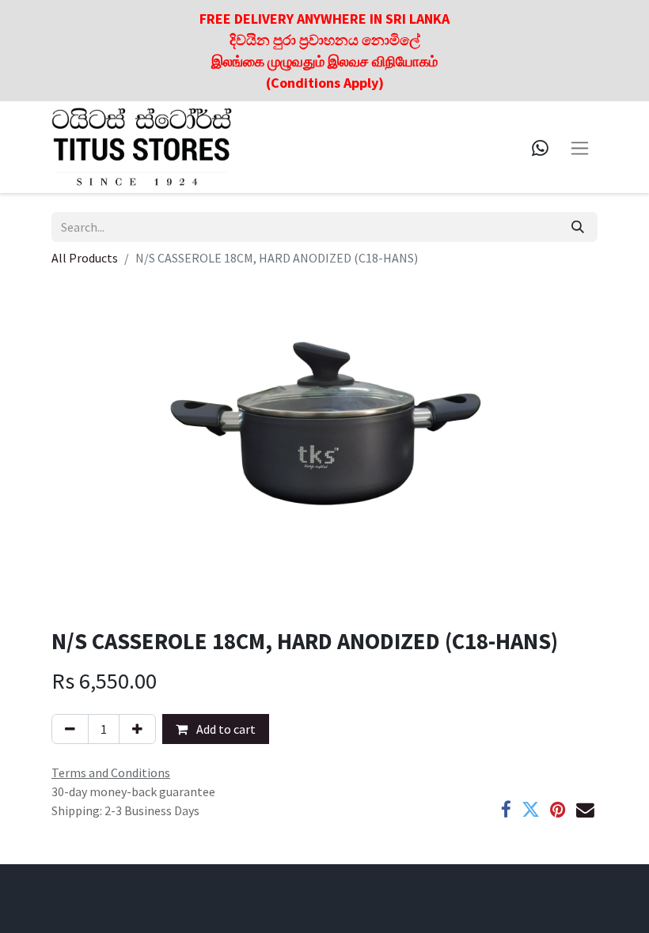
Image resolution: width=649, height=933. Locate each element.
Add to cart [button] (225, 729)
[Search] (578, 227)
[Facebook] (506, 810)
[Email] (585, 810)
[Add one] (137, 729)
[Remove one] (70, 729)
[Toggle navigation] (580, 146)
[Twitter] (531, 810)
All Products (84, 258)
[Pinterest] (558, 810)
